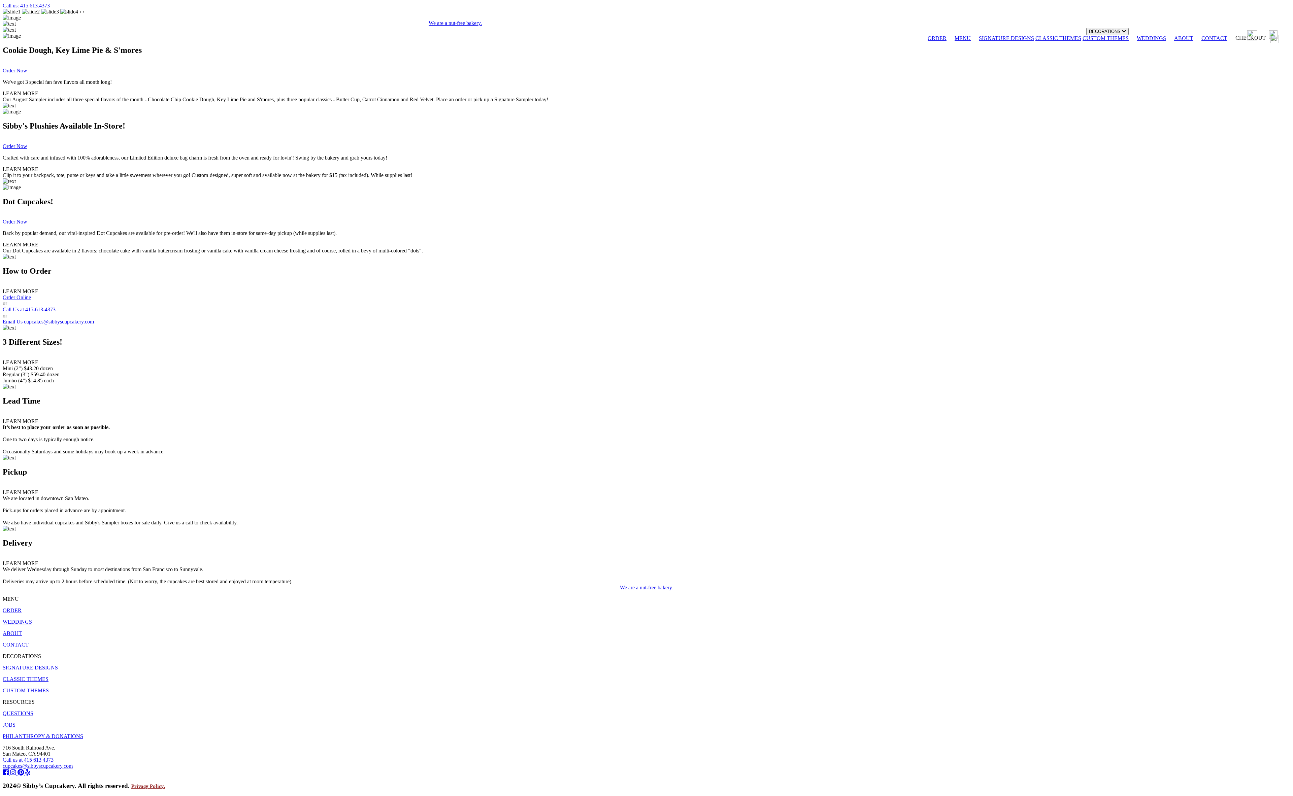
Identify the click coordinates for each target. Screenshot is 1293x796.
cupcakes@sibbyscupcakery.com (38, 766)
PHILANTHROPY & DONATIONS (43, 736)
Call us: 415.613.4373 (26, 5)
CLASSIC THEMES (1058, 38)
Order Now (15, 70)
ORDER (937, 38)
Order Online (17, 297)
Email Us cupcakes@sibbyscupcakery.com (48, 321)
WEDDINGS (1151, 38)
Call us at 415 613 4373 (28, 760)
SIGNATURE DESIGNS (1006, 38)
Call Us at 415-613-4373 (29, 309)
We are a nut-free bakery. (646, 587)
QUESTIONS (18, 713)
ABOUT (1183, 38)
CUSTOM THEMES (1106, 38)
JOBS (9, 725)
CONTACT (1214, 38)
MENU (963, 38)
